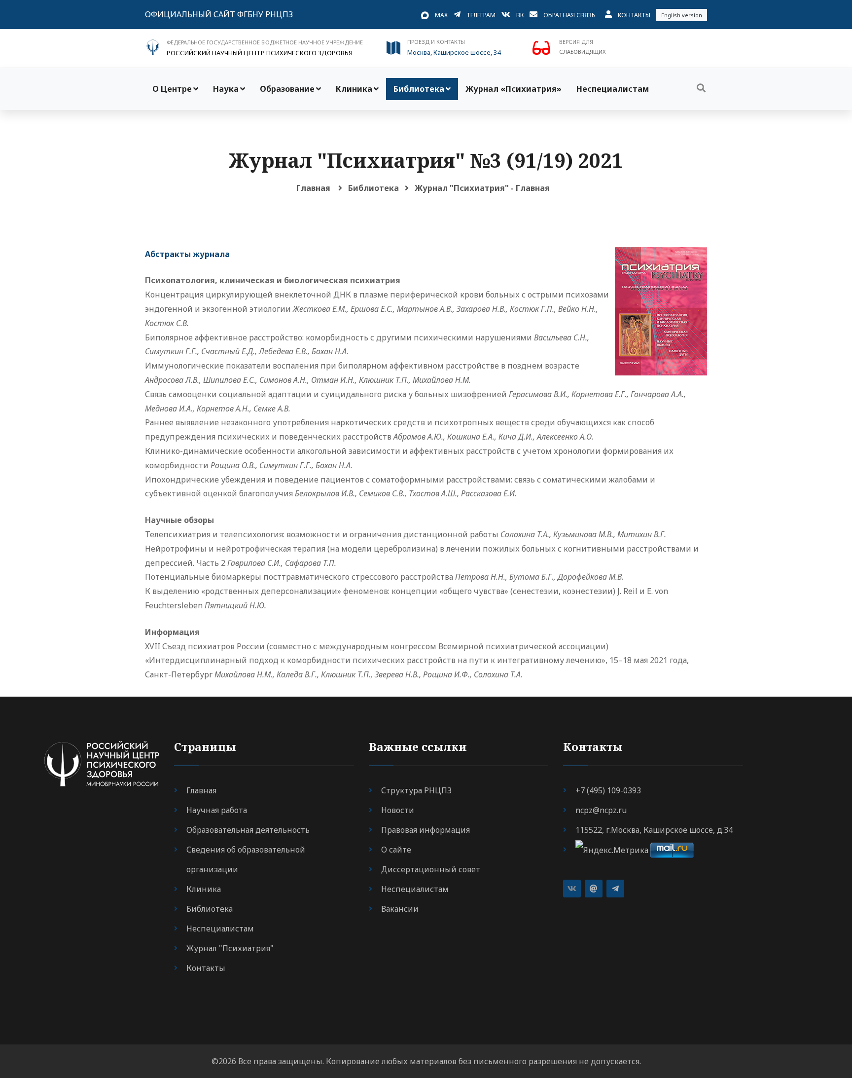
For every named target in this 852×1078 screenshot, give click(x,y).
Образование (287, 88)
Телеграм (481, 15)
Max (441, 15)
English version (681, 15)
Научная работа (216, 810)
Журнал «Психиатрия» (513, 88)
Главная (313, 188)
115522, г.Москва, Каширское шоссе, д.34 (654, 829)
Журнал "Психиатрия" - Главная (482, 188)
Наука (226, 88)
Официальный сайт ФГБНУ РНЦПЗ (219, 14)
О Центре (172, 88)
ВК (520, 15)
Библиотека (418, 88)
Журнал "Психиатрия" (230, 948)
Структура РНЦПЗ (416, 790)
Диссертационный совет (430, 869)
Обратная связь (569, 15)
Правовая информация (425, 829)
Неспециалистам (612, 88)
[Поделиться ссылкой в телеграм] (615, 888)
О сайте (396, 849)
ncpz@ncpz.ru (601, 810)
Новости (397, 810)
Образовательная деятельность (248, 829)
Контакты (634, 15)
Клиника (354, 88)
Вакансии (400, 908)
